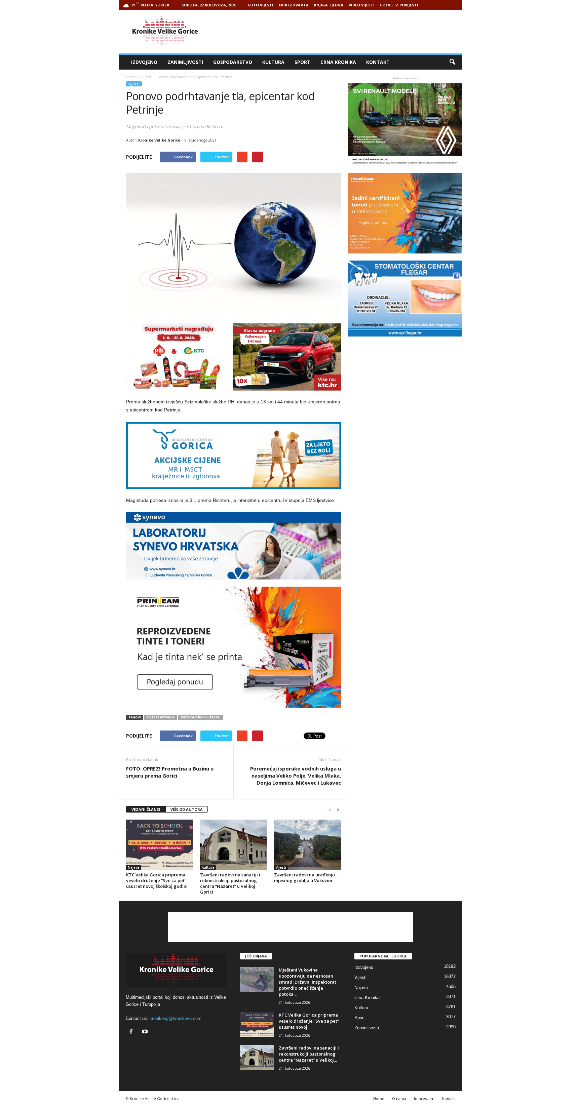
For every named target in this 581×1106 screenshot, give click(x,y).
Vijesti (134, 84)
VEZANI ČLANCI (145, 809)
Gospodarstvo (232, 62)
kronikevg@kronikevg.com (175, 1018)
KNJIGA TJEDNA (328, 4)
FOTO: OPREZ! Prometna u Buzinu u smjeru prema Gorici (170, 772)
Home (130, 77)
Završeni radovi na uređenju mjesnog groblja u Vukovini (304, 877)
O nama (399, 1098)
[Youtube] (146, 1032)
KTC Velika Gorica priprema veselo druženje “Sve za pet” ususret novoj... (309, 1021)
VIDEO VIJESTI (362, 4)
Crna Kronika (338, 62)
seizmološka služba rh (200, 717)
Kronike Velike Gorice (159, 140)
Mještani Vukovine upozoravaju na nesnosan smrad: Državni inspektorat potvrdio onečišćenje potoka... (307, 982)
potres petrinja (161, 717)
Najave (133, 867)
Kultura (273, 62)
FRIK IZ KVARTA (294, 4)
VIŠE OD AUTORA (186, 809)
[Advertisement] (340, 31)
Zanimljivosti (185, 62)
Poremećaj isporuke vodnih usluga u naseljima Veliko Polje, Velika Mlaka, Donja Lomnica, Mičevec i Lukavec (295, 775)
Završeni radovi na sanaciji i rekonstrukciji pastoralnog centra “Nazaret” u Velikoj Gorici (230, 883)
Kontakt (378, 62)
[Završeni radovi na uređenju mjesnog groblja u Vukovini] (307, 845)
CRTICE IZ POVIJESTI (399, 4)
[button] (452, 62)
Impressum (424, 1098)
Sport (302, 62)
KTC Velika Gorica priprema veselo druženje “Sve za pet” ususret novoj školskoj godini (157, 880)
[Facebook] (133, 1032)
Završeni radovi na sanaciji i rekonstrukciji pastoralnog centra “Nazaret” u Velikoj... (309, 1054)
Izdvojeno (144, 62)
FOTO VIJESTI (260, 4)
